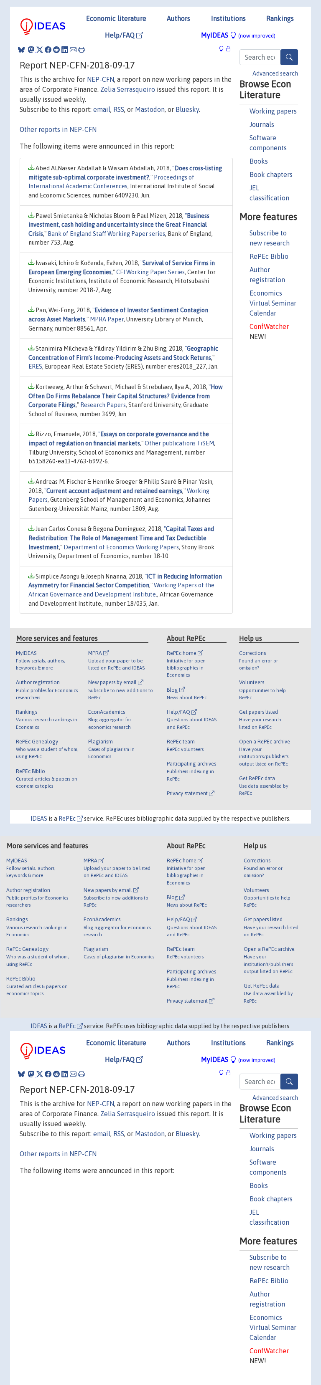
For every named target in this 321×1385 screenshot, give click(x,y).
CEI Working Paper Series (150, 272)
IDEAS (39, 818)
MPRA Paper (107, 319)
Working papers (273, 111)
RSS (118, 109)
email (101, 109)
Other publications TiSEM (179, 443)
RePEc (68, 818)
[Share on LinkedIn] (64, 49)
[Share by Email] (73, 49)
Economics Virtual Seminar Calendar (273, 303)
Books (259, 161)
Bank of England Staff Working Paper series (106, 233)
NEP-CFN (100, 79)
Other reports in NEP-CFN (58, 129)
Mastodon (150, 109)
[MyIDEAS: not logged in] (223, 49)
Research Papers (103, 405)
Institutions (228, 18)
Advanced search (275, 73)
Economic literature (116, 18)
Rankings (280, 18)
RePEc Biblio (269, 256)
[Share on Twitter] (39, 49)
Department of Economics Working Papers (121, 547)
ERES (35, 366)
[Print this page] (81, 49)
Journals (262, 124)
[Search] (289, 57)
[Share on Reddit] (56, 49)
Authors (178, 18)
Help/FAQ (120, 35)
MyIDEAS (238, 35)
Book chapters (271, 174)
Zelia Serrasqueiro (127, 89)
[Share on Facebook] (48, 49)
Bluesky (187, 109)
